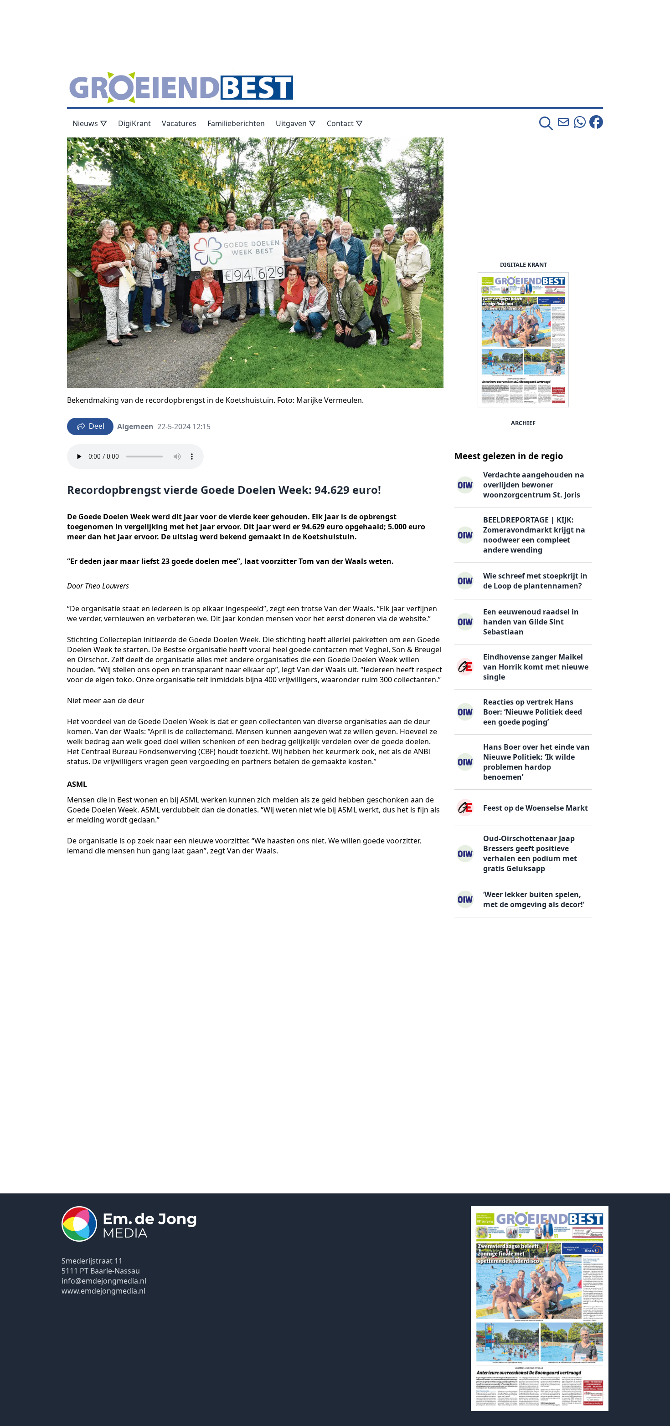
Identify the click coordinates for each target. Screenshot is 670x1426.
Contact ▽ (345, 123)
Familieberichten (236, 123)
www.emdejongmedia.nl (103, 1291)
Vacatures (179, 123)
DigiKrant (134, 123)
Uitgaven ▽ (296, 123)
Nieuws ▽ (89, 123)
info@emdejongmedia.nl (104, 1281)
